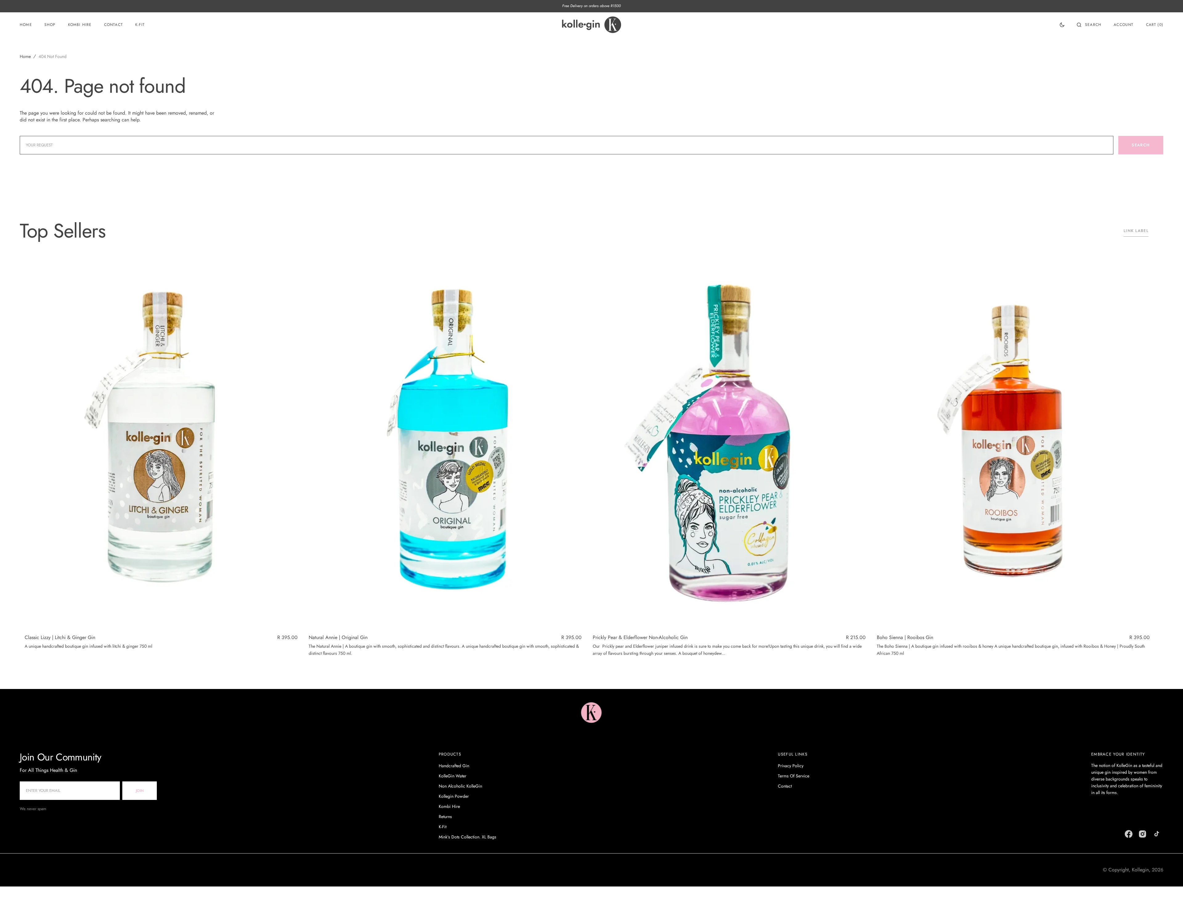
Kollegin (1140, 869)
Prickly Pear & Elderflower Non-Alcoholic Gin (640, 637)
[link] (161, 445)
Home (25, 56)
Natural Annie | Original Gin (338, 637)
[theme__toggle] (1062, 24)
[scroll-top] (1169, 907)
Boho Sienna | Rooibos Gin (905, 637)
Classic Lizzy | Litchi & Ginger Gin (60, 637)
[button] (1089, 24)
